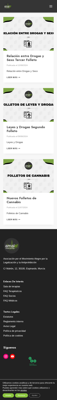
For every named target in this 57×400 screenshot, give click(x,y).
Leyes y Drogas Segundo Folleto (26, 129)
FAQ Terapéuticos (12, 291)
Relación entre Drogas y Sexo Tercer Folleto (25, 57)
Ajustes (34, 395)
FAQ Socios (9, 296)
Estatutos (8, 316)
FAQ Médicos (10, 300)
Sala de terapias (11, 286)
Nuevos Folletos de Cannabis (21, 200)
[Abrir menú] (51, 6)
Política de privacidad (14, 331)
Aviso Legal (9, 326)
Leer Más (13, 77)
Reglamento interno (13, 321)
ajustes (23, 390)
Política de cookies (13, 335)
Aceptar (8, 395)
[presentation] (28, 34)
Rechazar (21, 395)
